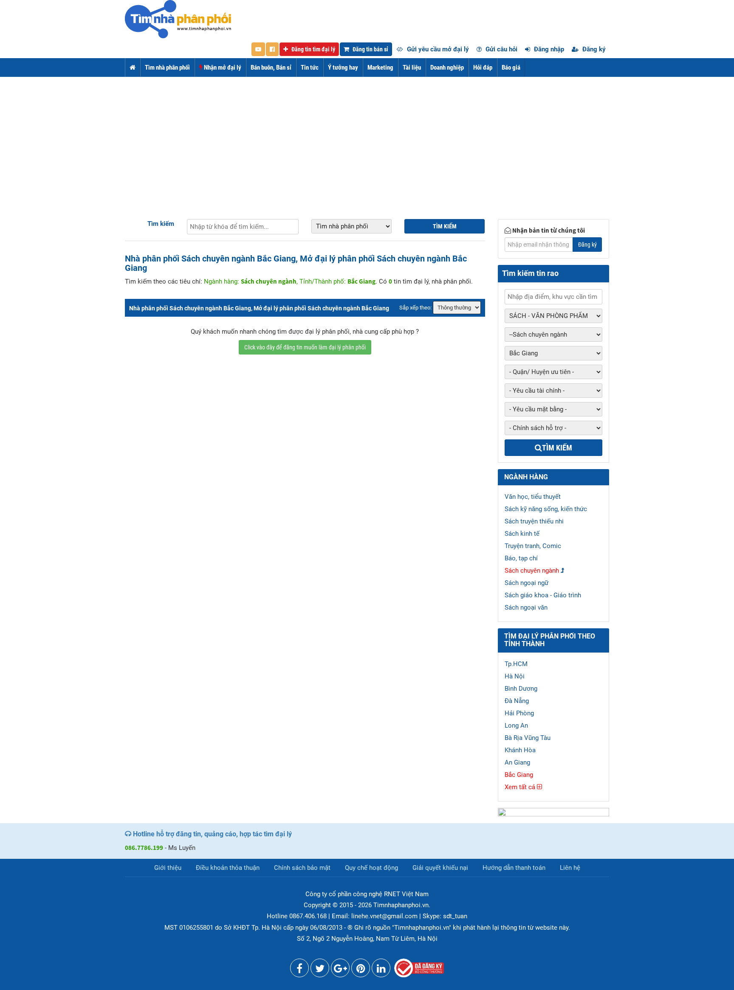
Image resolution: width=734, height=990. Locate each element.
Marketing (380, 67)
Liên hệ (570, 868)
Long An (516, 725)
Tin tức (310, 67)
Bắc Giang (519, 775)
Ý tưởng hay (343, 67)
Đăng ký (593, 49)
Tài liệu (412, 67)
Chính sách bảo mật (302, 868)
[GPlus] (340, 970)
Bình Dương (521, 688)
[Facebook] (299, 970)
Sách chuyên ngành (532, 570)
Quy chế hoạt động (371, 868)
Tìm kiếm (160, 224)
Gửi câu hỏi (500, 49)
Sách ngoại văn (526, 607)
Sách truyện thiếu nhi (534, 521)
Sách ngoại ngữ (526, 583)
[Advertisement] (367, 140)
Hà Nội (515, 676)
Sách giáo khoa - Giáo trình (543, 595)
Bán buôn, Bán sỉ (271, 67)
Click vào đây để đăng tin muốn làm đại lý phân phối (305, 347)
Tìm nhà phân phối (167, 67)
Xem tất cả (521, 787)
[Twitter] (320, 970)
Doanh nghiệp (447, 67)
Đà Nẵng (517, 701)
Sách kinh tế (522, 533)
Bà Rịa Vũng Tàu (527, 738)
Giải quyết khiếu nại (440, 868)
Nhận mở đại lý (222, 67)
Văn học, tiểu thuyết (533, 497)
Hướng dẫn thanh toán (514, 868)
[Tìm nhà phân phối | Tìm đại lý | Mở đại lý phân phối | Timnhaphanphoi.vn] (178, 18)
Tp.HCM (516, 664)
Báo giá (511, 67)
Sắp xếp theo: (415, 307)
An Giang (517, 762)
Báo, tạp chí (521, 558)
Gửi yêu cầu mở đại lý (437, 49)
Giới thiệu (167, 868)
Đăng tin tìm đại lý (312, 49)
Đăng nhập (548, 49)
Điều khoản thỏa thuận (228, 868)
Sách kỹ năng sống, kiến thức (546, 509)
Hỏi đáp (482, 67)
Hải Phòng (519, 713)
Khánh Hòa (520, 750)
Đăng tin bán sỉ (369, 49)
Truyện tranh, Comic (533, 546)
